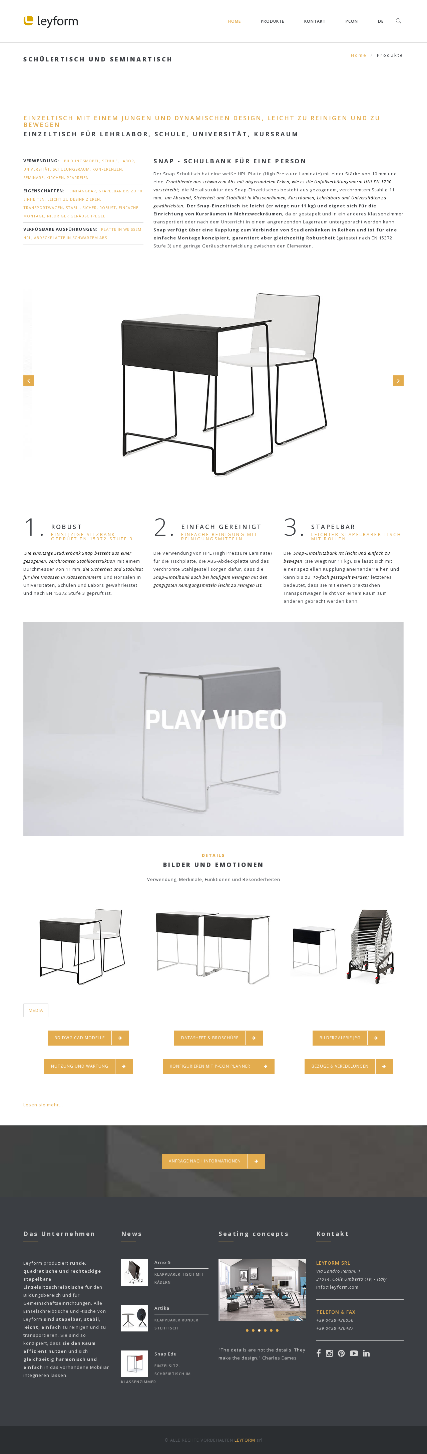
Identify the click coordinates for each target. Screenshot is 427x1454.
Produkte (272, 21)
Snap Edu (165, 1354)
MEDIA (36, 1010)
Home (234, 21)
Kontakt (315, 21)
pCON (352, 21)
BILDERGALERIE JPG (340, 1038)
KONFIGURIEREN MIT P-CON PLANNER (210, 1066)
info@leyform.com (337, 1287)
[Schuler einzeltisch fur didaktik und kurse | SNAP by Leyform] (213, 713)
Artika (161, 1308)
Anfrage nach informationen (205, 1161)
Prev (28, 380)
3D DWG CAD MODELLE (80, 1038)
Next (398, 380)
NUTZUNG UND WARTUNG (79, 1066)
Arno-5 (162, 1262)
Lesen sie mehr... (43, 1105)
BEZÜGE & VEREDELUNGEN (340, 1066)
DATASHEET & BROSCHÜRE (210, 1038)
